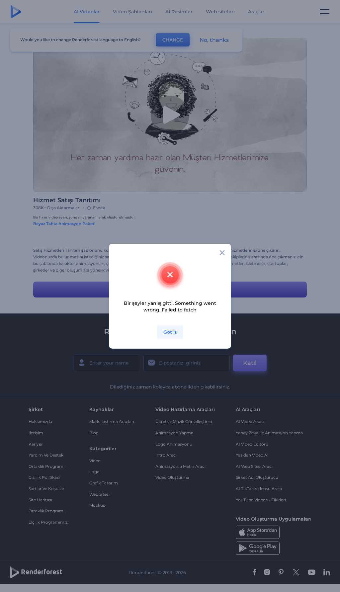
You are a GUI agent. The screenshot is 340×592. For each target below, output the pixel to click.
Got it (170, 332)
